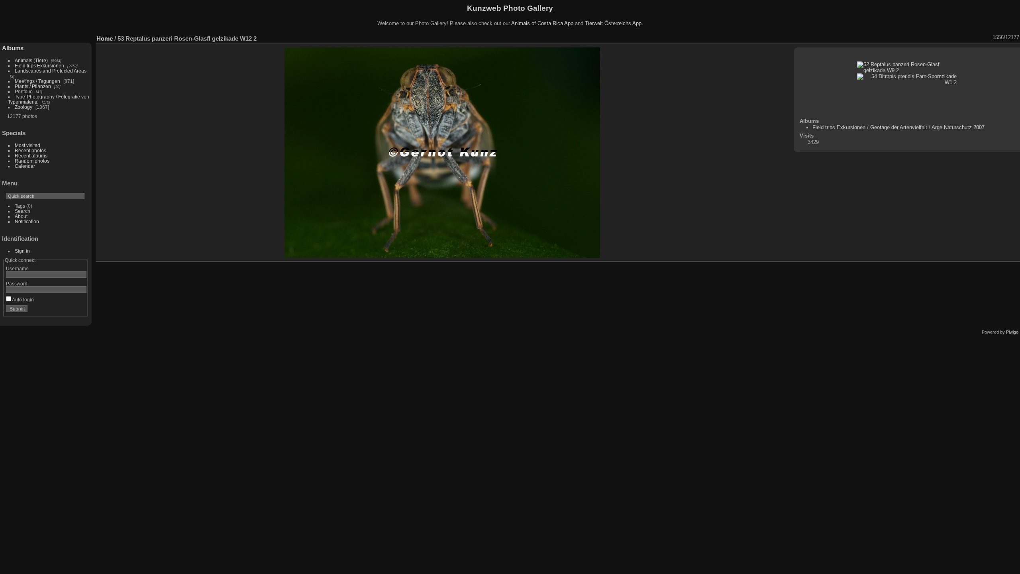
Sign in (22, 251)
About (21, 216)
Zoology (23, 107)
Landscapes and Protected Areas (50, 70)
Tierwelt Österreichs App (613, 23)
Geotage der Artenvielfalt (898, 127)
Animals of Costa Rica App (542, 23)
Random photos (32, 160)
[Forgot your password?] (79, 310)
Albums (13, 48)
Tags (20, 205)
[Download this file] (946, 37)
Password (16, 283)
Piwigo (1012, 332)
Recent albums (31, 155)
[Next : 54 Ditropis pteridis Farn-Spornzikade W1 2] (987, 37)
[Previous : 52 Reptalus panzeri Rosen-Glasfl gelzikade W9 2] (977, 37)
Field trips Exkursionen (39, 65)
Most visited (27, 145)
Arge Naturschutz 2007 (958, 127)
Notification (27, 221)
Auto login (22, 299)
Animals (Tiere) (31, 60)
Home (104, 38)
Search (22, 211)
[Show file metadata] (935, 37)
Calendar (25, 166)
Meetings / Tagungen (37, 81)
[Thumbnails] (966, 37)
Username (17, 268)
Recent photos (30, 150)
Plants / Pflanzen (33, 86)
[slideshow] (925, 37)
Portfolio (24, 91)
